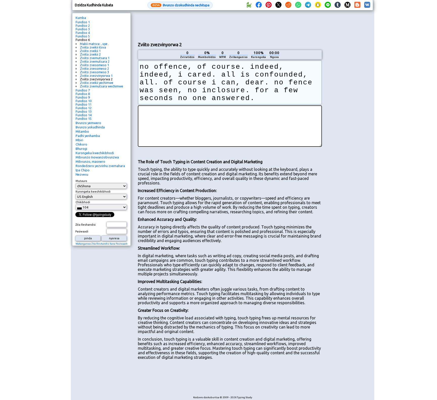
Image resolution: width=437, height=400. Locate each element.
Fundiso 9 (83, 97)
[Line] (328, 5)
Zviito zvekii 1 (90, 51)
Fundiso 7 (83, 90)
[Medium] (347, 5)
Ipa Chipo (83, 170)
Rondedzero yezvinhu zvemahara (100, 166)
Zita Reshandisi (85, 224)
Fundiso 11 (84, 104)
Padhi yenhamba (88, 135)
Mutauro (81, 180)
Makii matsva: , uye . (94, 43)
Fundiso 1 (83, 22)
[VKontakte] (367, 5)
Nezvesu (82, 174)
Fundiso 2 (83, 25)
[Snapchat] (318, 5)
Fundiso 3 (83, 29)
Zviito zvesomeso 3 (94, 72)
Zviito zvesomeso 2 (94, 68)
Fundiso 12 (84, 108)
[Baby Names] (249, 5)
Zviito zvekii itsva (93, 47)
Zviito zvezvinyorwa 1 (96, 75)
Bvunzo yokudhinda (90, 127)
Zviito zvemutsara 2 (95, 61)
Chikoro (81, 144)
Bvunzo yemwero (88, 123)
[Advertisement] (230, 25)
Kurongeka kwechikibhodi (95, 153)
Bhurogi (81, 148)
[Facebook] (259, 5)
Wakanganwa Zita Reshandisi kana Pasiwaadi (101, 243)
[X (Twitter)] (278, 5)
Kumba (81, 17)
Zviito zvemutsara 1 (95, 58)
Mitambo (82, 131)
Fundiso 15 (84, 118)
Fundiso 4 (83, 32)
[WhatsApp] (298, 5)
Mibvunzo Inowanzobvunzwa (97, 157)
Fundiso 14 (84, 115)
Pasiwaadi (81, 231)
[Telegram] (308, 5)
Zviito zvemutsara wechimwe (101, 86)
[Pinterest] (269, 5)
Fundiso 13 (84, 111)
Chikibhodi (83, 202)
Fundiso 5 (83, 36)
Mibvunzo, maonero (90, 161)
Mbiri (79, 140)
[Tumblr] (338, 5)
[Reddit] (288, 5)
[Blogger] (357, 5)
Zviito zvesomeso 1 (94, 65)
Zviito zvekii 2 (90, 54)
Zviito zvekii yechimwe (96, 82)
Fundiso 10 (84, 101)
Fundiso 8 (83, 94)
